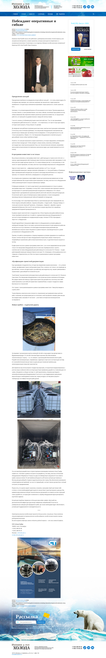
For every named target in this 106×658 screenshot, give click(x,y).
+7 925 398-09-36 (77, 6)
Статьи (23, 14)
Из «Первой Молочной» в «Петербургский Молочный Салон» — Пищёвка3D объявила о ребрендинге (80, 137)
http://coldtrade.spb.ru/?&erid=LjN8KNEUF (26, 35)
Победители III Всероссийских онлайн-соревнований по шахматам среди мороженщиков (78, 110)
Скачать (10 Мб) (75, 49)
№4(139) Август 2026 (80, 23)
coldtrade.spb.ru (21, 533)
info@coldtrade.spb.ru (18, 535)
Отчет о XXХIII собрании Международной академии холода (79, 165)
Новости (31, 14)
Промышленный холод (21, 30)
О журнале (41, 14)
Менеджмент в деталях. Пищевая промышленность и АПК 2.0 (77, 146)
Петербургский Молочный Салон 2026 (78, 84)
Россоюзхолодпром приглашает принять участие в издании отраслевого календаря (80, 92)
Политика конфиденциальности (42, 626)
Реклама (50, 14)
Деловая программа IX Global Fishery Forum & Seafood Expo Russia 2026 (80, 128)
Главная (15, 14)
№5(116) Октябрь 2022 (20, 29)
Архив (87, 49)
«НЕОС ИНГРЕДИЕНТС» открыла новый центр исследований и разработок (80, 119)
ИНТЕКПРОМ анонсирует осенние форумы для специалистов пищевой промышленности (80, 101)
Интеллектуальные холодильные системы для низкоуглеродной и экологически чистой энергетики (80, 155)
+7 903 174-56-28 (77, 7)
